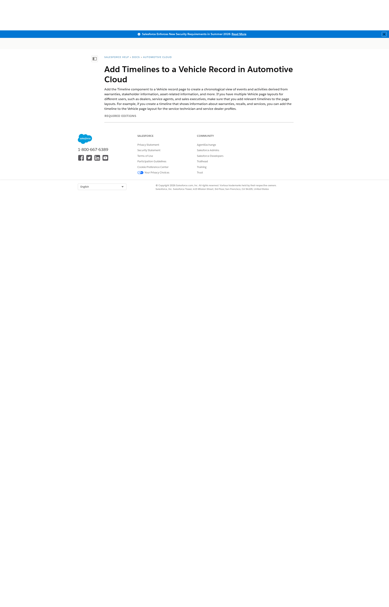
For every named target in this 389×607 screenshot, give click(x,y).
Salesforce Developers (210, 156)
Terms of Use (145, 156)
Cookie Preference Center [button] (153, 167)
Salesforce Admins (208, 150)
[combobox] (102, 187)
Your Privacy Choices (156, 172)
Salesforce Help (116, 57)
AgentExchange (206, 144)
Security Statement (148, 150)
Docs (136, 57)
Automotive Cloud (157, 57)
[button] (102, 187)
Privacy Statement (148, 144)
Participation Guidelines (151, 161)
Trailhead (202, 161)
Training (201, 167)
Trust (200, 172)
